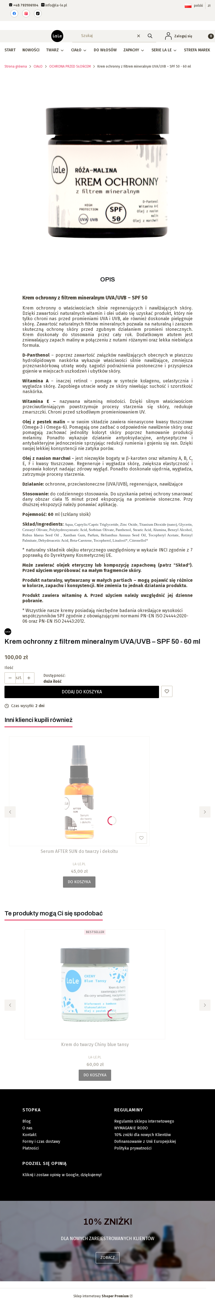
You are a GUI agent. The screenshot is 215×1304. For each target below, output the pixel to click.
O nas (27, 1128)
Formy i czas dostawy (41, 1141)
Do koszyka (79, 882)
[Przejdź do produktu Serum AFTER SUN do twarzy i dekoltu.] (79, 791)
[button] (150, 36)
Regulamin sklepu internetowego (144, 1121)
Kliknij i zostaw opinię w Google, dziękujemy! (62, 1175)
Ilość (8, 667)
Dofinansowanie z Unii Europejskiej (145, 1141)
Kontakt (29, 1134)
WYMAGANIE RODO (131, 1128)
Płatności (30, 1148)
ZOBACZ (108, 1257)
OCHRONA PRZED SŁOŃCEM (70, 66)
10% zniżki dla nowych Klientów (142, 1134)
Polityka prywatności (132, 1148)
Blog (26, 1121)
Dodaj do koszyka (82, 691)
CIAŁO (38, 66)
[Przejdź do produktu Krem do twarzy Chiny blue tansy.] (95, 984)
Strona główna (15, 66)
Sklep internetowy (101, 1296)
